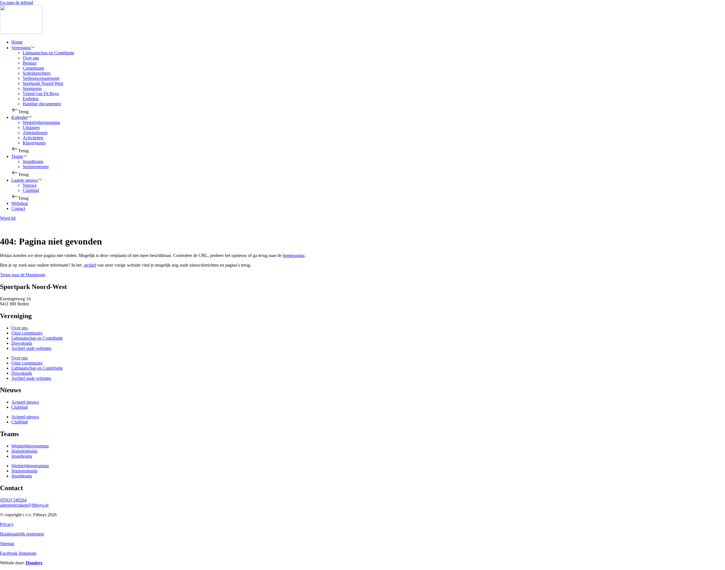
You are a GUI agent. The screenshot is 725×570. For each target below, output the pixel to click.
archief (90, 265)
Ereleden (31, 98)
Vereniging (21, 47)
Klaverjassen (34, 142)
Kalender (19, 117)
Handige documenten (42, 103)
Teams (17, 156)
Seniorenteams (36, 166)
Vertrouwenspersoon (41, 78)
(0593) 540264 (13, 500)
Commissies (33, 68)
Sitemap (7, 543)
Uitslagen (31, 127)
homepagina (293, 255)
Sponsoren (32, 88)
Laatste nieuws (24, 180)
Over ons (31, 57)
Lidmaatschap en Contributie (48, 52)
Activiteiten (33, 137)
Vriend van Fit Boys (41, 93)
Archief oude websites (31, 348)
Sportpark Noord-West (43, 83)
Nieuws (30, 185)
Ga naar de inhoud (16, 2)
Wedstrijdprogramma (41, 122)
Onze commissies (26, 333)
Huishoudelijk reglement (22, 534)
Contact (18, 208)
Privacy (7, 524)
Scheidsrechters (36, 73)
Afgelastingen (35, 132)
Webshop (19, 203)
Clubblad (31, 190)
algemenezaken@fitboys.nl (24, 505)
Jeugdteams (33, 161)
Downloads (21, 343)
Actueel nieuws (25, 402)
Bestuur (30, 63)
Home (16, 42)
